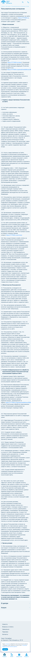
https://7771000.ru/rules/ (14, 62)
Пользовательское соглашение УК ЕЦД (20, 6)
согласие (7, 643)
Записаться (5, 629)
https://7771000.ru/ (23, 18)
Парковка (5, 632)
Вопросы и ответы (7, 627)
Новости (5, 624)
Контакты (5, 634)
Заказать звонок (28, 2)
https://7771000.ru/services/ (14, 235)
